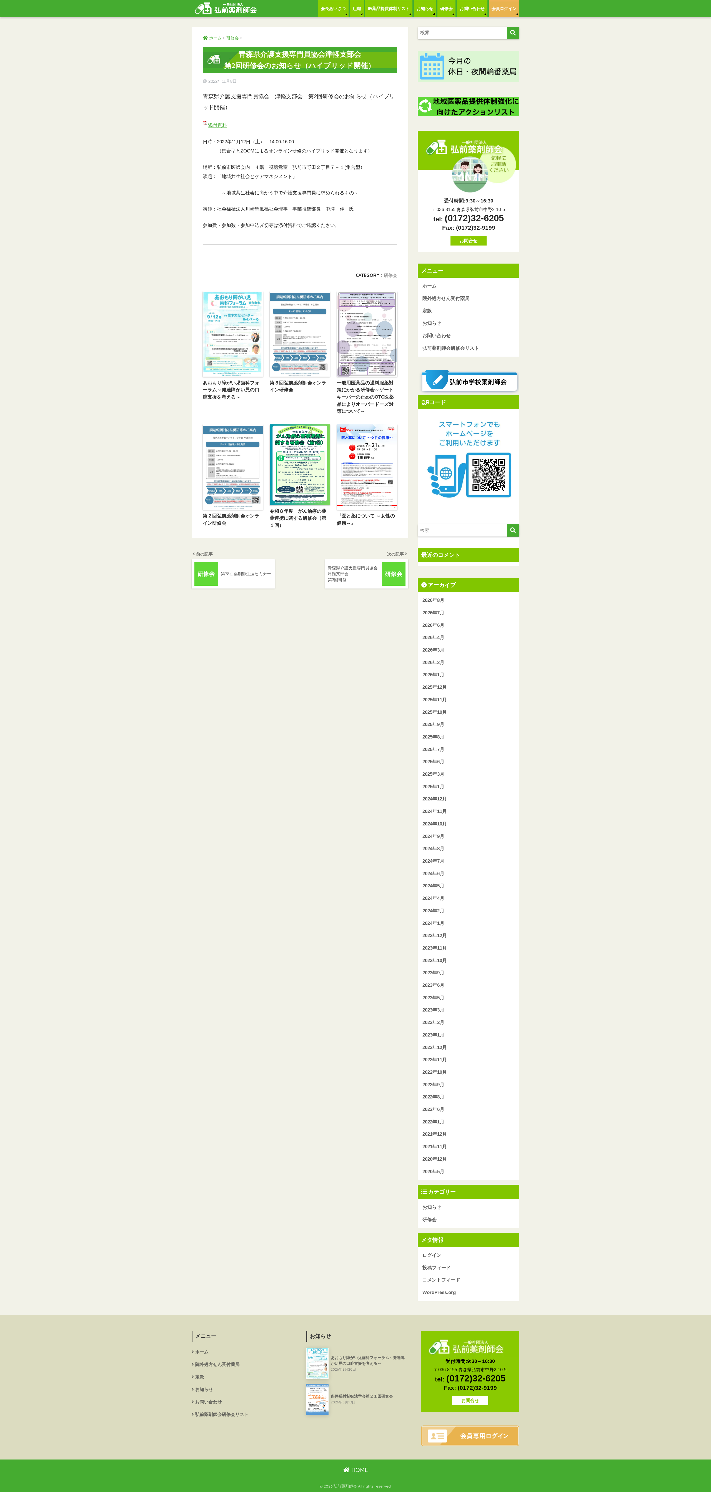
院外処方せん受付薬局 (446, 298)
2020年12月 (434, 1159)
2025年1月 (433, 786)
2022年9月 (433, 1084)
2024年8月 (433, 848)
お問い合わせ (472, 8)
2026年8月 (433, 600)
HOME (359, 1469)
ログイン (431, 1255)
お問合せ (468, 240)
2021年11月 (434, 1146)
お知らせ (425, 8)
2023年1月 (433, 1035)
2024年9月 (433, 836)
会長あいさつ (333, 8)
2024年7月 (433, 861)
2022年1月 (433, 1122)
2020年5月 (433, 1171)
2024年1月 (433, 923)
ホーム (429, 286)
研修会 (446, 8)
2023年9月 (433, 972)
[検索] (513, 33)
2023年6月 (433, 985)
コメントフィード (441, 1280)
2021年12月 (434, 1134)
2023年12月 (434, 935)
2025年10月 (434, 712)
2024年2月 (433, 910)
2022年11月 (434, 1059)
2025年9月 (433, 724)
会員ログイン (504, 8)
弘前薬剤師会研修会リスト (450, 348)
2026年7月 (433, 612)
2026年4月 (433, 637)
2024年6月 (433, 873)
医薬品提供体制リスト (389, 8)
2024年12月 (434, 799)
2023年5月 (433, 997)
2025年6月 (433, 761)
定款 (427, 311)
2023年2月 (433, 1022)
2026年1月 (433, 674)
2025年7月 (433, 749)
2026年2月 (433, 662)
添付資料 (217, 125)
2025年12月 (434, 687)
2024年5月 (433, 885)
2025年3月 (433, 774)
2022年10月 (434, 1072)
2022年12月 (434, 1047)
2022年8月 (433, 1097)
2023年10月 (434, 960)
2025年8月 (433, 737)
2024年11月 (434, 811)
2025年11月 (434, 699)
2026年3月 (433, 650)
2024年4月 (433, 898)
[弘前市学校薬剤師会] (468, 381)
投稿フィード (436, 1267)
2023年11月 (434, 948)
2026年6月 (433, 625)
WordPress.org (439, 1292)
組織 (357, 8)
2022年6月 (433, 1109)
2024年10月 (434, 824)
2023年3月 (433, 1010)
